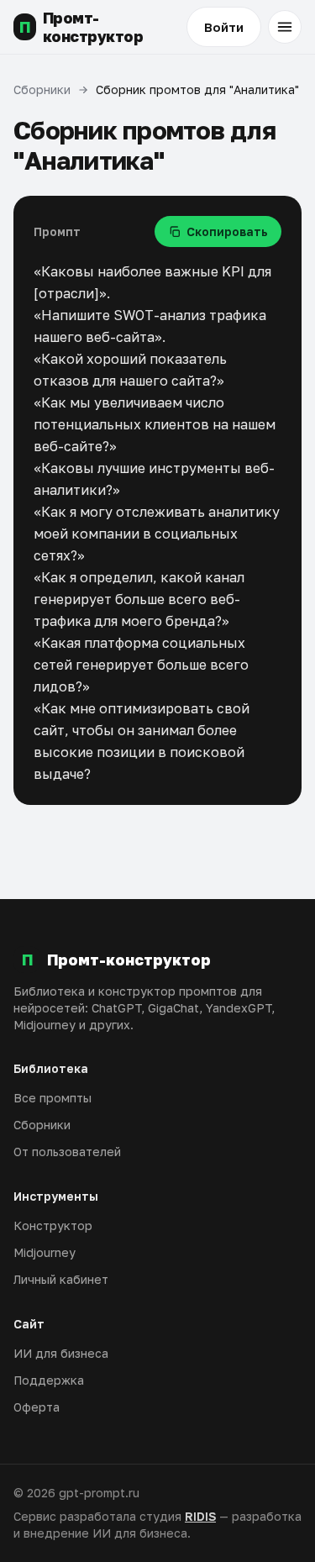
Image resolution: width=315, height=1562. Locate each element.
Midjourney (44, 1252)
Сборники (42, 89)
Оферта (36, 1407)
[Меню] (285, 27)
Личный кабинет (60, 1279)
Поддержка (48, 1380)
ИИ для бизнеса (60, 1353)
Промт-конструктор (81, 27)
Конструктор (52, 1225)
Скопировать (227, 231)
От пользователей (67, 1151)
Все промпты (52, 1098)
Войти (224, 26)
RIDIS (200, 1516)
